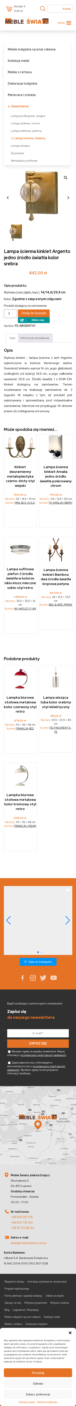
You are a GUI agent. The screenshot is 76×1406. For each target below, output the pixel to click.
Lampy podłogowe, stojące (28, 116)
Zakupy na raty (12, 1302)
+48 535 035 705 (22, 1217)
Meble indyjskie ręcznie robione (32, 49)
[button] (70, 1333)
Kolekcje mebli (18, 61)
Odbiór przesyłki (54, 1295)
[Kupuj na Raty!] (34, 322)
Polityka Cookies (27, 1402)
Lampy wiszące (20, 145)
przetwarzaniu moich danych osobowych (43, 1055)
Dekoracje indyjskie (22, 83)
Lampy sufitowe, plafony (26, 131)
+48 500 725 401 (22, 1222)
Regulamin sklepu (14, 1281)
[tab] (12, 338)
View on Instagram (40, 961)
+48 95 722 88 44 (22, 1228)
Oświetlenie (20, 106)
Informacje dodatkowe (34, 338)
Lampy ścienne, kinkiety (29, 138)
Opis (12, 338)
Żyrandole (17, 153)
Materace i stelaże (22, 95)
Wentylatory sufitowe (24, 160)
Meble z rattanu (20, 72)
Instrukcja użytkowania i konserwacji (47, 1281)
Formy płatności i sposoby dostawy (23, 1295)
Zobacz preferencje (38, 1394)
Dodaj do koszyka (33, 313)
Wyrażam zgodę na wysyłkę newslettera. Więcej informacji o (36, 1053)
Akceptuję (38, 1372)
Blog (7, 1310)
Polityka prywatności (47, 1402)
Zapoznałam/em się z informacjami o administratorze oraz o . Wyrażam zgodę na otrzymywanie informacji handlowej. (36, 1068)
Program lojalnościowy (16, 1288)
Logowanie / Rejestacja (26, 1310)
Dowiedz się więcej (20, 623)
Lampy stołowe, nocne (25, 123)
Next (68, 197)
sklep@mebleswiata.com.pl (28, 1243)
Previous (8, 197)
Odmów (38, 1383)
